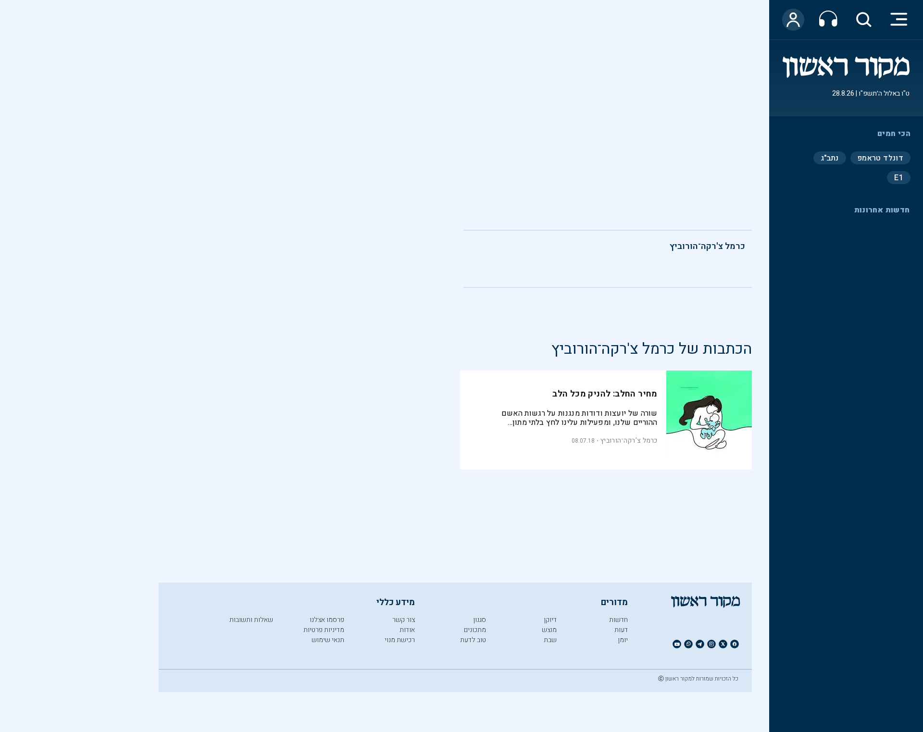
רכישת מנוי (400, 640)
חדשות (618, 620)
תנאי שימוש (328, 640)
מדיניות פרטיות (323, 630)
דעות (621, 630)
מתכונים (475, 630)
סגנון (479, 620)
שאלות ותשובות (251, 620)
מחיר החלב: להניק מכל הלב (605, 393)
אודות (407, 630)
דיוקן (550, 620)
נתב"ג (830, 157)
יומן (623, 640)
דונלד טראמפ (880, 157)
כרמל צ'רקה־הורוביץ (707, 246)
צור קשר (403, 620)
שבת (550, 640)
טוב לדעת (473, 640)
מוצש (549, 630)
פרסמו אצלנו (327, 620)
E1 (898, 177)
